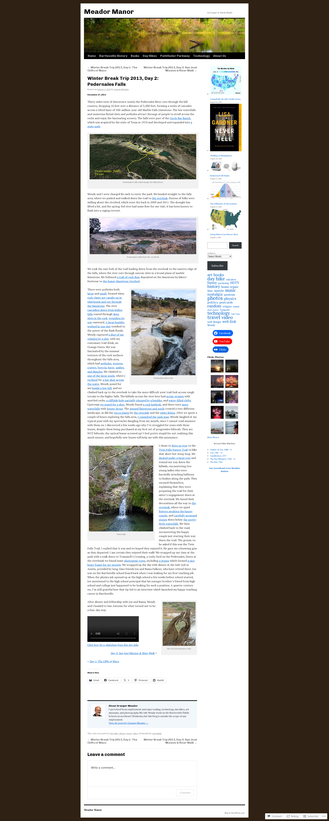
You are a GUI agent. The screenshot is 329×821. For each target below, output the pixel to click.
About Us (219, 56)
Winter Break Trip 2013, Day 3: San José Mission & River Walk (170, 69)
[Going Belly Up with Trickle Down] (226, 81)
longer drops (115, 408)
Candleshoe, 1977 (218, 456)
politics (212, 302)
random (214, 305)
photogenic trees (134, 561)
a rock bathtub (152, 404)
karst (111, 367)
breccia (102, 367)
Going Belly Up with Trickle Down (225, 99)
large (90, 293)
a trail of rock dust (128, 277)
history (213, 286)
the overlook (160, 198)
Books (135, 56)
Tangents (225, 309)
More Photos (213, 437)
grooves (118, 363)
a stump (164, 561)
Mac (210, 290)
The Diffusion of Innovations (223, 203)
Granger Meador (121, 89)
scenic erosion (175, 396)
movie (219, 290)
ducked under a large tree (175, 458)
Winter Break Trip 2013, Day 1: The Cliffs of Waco (112, 69)
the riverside (141, 413)
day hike (114, 733)
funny (212, 282)
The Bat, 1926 (216, 462)
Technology (201, 56)
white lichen (167, 413)
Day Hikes (150, 56)
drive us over (179, 445)
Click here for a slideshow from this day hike (112, 645)
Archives (211, 253)
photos (122, 733)
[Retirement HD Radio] (226, 166)
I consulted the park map (153, 417)
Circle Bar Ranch (180, 118)
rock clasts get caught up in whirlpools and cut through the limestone (104, 302)
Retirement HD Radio (219, 175)
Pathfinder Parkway (175, 56)
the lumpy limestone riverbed (121, 281)
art (209, 274)
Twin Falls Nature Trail (173, 450)
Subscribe (217, 266)
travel (129, 733)
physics (230, 298)
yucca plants (122, 413)
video (135, 733)
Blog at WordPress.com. (234, 813)
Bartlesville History (113, 56)
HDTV (234, 282)
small (103, 293)
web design (214, 321)
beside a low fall (102, 388)
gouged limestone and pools (147, 408)
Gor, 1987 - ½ (216, 452)
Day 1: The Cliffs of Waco (104, 661)
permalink (156, 733)
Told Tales (235, 314)
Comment (185, 792)
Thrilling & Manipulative (221, 155)
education (231, 279)
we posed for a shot (112, 404)
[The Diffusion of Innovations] (226, 190)
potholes (105, 363)
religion (227, 306)
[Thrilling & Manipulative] (226, 128)
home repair (229, 286)
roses (236, 306)
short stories (213, 310)
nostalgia (215, 294)
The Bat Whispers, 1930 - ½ (222, 459)
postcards (226, 302)
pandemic (229, 294)
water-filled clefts (180, 400)
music (230, 290)
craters (91, 367)
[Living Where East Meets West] (226, 219)
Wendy (211, 325)
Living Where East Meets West (224, 234)
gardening (223, 283)
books (219, 274)
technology (218, 313)
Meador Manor (109, 12)
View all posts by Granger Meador (128, 723)
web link (229, 321)
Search (235, 245)
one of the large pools (101, 376)
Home (92, 56)
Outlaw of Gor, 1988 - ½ (221, 449)
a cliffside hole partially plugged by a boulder (134, 400)
